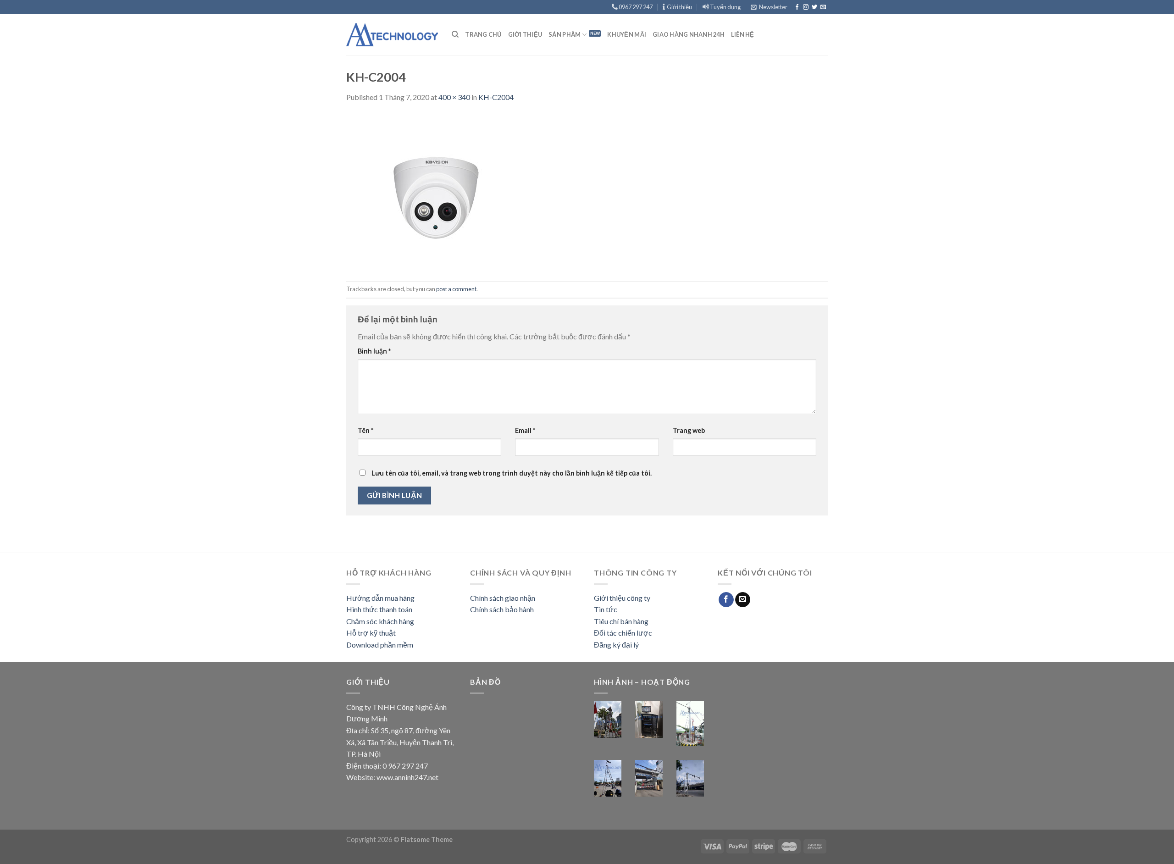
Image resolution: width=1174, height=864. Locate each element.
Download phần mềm (379, 644)
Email (525, 430)
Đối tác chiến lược (623, 632)
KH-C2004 (496, 97)
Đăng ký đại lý (616, 644)
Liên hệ (742, 34)
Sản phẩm (564, 34)
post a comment (456, 289)
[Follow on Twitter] (814, 7)
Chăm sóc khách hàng (380, 621)
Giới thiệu (678, 7)
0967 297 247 (635, 7)
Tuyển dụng (725, 7)
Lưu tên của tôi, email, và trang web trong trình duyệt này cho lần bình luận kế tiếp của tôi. (511, 473)
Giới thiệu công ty (622, 597)
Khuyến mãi (626, 34)
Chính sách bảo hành (502, 609)
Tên (365, 430)
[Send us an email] (823, 7)
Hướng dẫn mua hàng (380, 597)
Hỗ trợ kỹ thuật (371, 632)
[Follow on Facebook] (797, 7)
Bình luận (374, 351)
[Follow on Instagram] (806, 7)
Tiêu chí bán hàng (621, 621)
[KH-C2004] (438, 191)
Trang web (689, 430)
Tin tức (605, 609)
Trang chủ (483, 34)
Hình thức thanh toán (379, 609)
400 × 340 (454, 97)
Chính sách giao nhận (502, 597)
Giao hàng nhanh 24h (689, 34)
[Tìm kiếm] (455, 34)
